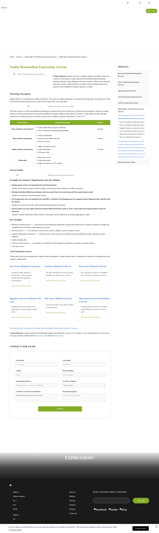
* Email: (18, 371)
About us (72, 492)
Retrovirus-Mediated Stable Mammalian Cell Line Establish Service (133, 125)
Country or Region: (70, 381)
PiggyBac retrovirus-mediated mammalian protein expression (133, 128)
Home (73, 11)
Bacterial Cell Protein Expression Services (129, 75)
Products (82, 11)
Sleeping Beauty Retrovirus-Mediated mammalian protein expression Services (133, 134)
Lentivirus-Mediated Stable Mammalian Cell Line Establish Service (133, 122)
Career (123, 11)
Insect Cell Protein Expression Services (128, 83)
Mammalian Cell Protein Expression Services (41, 57)
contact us (41, 336)
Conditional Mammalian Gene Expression (132, 144)
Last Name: (67, 360)
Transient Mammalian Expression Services (132, 115)
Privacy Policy (16, 530)
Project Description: (70, 391)
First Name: (20, 360)
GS (76, 116)
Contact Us (73, 513)
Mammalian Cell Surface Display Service (132, 147)
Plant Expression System (126, 162)
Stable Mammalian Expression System (132, 118)
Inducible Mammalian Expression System (132, 141)
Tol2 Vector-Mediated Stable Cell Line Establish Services (133, 131)
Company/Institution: (24, 381)
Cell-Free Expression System (128, 103)
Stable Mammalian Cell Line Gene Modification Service (132, 157)
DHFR (83, 116)
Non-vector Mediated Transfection (130, 137)
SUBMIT (60, 409)
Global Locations (19, 496)
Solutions (113, 11)
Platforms (103, 11)
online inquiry (58, 336)
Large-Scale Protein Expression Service (131, 154)
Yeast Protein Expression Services (130, 97)
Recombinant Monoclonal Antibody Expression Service (132, 150)
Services (92, 11)
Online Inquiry (151, 11)
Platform (72, 496)
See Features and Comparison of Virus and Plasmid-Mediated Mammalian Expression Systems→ (44, 328)
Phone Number (68, 371)
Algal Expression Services (127, 91)
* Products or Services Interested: (28, 391)
